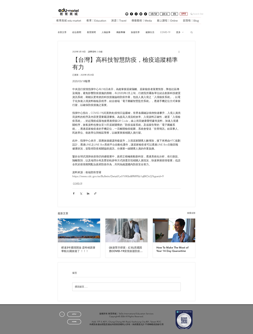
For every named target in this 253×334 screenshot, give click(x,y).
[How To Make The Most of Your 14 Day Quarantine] (174, 230)
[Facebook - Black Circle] (131, 13)
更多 (178, 32)
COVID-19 (165, 32)
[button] (126, 13)
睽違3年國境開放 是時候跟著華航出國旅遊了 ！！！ (78, 249)
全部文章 (62, 32)
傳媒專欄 (120, 32)
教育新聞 (91, 32)
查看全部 (191, 213)
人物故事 (106, 32)
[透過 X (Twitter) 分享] (81, 193)
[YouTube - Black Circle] (140, 13)
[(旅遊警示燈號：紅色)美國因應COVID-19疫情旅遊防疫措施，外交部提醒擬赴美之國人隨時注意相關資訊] (126, 230)
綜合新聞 (76, 32)
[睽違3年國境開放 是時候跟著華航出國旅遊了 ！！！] (79, 230)
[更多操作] (179, 51)
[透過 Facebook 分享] (73, 193)
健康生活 (150, 32)
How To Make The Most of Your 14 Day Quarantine (172, 249)
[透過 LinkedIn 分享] (88, 193)
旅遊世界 (135, 32)
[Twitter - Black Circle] (145, 13)
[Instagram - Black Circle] (136, 13)
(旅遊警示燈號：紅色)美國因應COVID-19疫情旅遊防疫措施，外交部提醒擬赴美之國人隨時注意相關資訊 (126, 249)
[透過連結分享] (95, 193)
